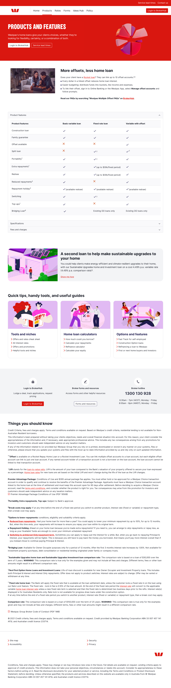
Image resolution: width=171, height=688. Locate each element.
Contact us (163, 3)
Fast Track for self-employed (132, 339)
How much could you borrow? (80, 339)
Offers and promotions (24, 346)
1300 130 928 (138, 393)
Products (47, 10)
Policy (90, 10)
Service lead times (146, 3)
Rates (58, 10)
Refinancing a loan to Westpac (132, 346)
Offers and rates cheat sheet (26, 339)
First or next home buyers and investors (137, 350)
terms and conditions (35, 488)
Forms (67, 10)
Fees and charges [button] (18, 229)
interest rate (125, 586)
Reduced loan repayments (23, 521)
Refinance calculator (76, 346)
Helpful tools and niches (24, 350)
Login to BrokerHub (157, 10)
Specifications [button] (17, 223)
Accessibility (16, 644)
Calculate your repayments (78, 343)
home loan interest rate (27, 589)
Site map (14, 640)
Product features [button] (18, 115)
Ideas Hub (78, 10)
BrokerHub (128, 98)
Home (36, 10)
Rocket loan (89, 77)
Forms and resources (85, 404)
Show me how (67, 276)
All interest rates (21, 343)
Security (93, 640)
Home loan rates (32, 472)
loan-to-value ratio (36, 469)
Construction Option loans (130, 343)
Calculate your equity (76, 350)
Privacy (92, 644)
